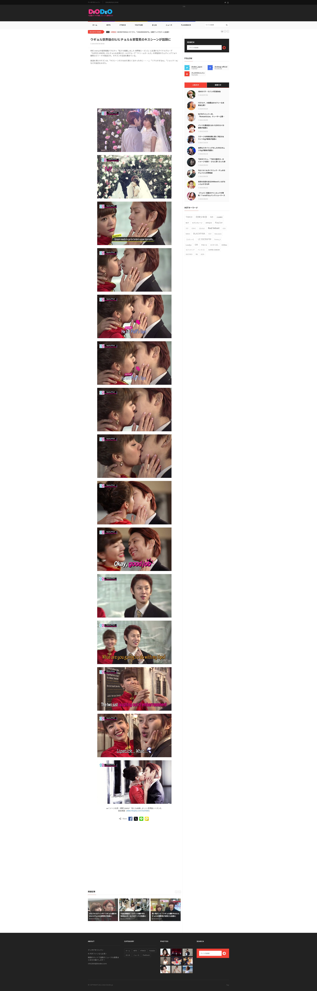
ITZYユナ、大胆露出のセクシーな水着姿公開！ (211, 104)
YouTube (139, 25)
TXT (187, 228)
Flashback (186, 25)
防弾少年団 (201, 216)
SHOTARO (189, 254)
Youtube (152, 951)
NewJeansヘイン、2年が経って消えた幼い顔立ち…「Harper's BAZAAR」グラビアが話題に (151, 32)
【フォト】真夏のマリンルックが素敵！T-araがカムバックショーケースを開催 (211, 195)
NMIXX (188, 234)
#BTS (108, 25)
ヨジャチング (190, 250)
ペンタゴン (201, 250)
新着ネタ (218, 85)
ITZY (209, 234)
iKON (202, 254)
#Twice (122, 25)
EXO (224, 228)
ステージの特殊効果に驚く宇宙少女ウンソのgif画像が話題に (211, 137)
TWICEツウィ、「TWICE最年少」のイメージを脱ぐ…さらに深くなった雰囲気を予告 (211, 161)
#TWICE (143, 951)
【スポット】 (190, 239)
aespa (209, 222)
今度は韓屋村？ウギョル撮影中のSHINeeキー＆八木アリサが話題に (102, 914)
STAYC (194, 228)
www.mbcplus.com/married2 (138, 810)
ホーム (94, 25)
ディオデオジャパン (94, 2)
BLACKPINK (199, 233)
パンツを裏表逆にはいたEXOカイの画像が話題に (211, 126)
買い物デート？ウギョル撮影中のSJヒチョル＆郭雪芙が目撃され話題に (134, 914)
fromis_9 (217, 239)
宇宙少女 (204, 245)
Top (227, 985)
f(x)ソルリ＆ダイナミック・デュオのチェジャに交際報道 (211, 171)
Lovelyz (189, 245)
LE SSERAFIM (204, 239)
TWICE (189, 216)
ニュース (169, 25)
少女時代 (220, 217)
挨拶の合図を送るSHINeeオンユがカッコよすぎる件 (211, 182)
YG (197, 254)
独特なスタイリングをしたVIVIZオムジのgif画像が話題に (211, 149)
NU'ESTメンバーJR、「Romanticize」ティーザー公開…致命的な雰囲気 (211, 116)
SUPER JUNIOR (214, 250)
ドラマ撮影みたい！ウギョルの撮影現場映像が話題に (165, 914)
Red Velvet (214, 228)
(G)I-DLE (202, 228)
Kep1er (219, 222)
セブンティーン (197, 223)
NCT (187, 223)
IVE (211, 216)
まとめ (154, 25)
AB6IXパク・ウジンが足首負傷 (209, 91)
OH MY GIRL (214, 245)
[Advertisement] (184, 13)
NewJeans (218, 234)
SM (196, 244)
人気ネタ (195, 85)
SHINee (224, 245)
